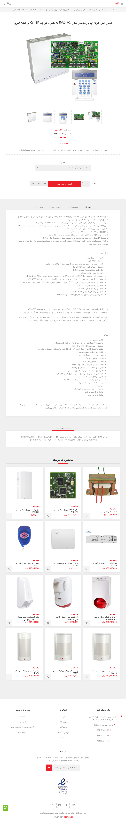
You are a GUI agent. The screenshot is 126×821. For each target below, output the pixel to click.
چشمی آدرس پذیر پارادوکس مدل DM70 (27, 672)
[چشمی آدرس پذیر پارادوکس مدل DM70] (24, 646)
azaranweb (68, 817)
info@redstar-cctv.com (103, 725)
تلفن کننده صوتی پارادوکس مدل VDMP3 (66, 511)
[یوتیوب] (59, 805)
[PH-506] (63, 593)
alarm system (89, 440)
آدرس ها (22, 722)
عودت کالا (63, 722)
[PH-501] (101, 593)
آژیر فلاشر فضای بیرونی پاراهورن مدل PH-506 (66, 618)
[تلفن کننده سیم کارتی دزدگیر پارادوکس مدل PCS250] (24, 485)
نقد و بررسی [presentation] (55, 207)
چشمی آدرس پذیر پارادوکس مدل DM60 (65, 672)
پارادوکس (59, 130)
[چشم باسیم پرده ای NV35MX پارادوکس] (24, 593)
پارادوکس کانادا (47, 437)
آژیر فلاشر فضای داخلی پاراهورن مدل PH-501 (105, 618)
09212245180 (103, 730)
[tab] (88, 207)
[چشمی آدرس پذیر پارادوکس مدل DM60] (63, 646)
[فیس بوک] (67, 805)
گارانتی (63, 162)
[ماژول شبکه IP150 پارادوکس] (101, 539)
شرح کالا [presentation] (87, 207)
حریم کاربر (63, 727)
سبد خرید (8, 2)
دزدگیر (104, 437)
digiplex (37, 440)
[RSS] (52, 805)
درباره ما (63, 737)
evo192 (71, 440)
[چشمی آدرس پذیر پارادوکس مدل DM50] (101, 646)
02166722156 (103, 735)
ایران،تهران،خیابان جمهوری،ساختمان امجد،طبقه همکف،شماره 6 (102, 718)
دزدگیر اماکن (77, 437)
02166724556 (103, 740)
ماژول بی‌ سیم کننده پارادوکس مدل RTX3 (65, 564)
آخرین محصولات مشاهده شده (22, 727)
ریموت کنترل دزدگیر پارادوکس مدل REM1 (26, 564)
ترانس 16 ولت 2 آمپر (109, 511)
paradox (30, 437)
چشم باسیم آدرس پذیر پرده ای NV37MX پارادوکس (28, 618)
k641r (60, 440)
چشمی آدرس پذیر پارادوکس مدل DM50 (104, 672)
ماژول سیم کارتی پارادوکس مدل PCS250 (27, 511)
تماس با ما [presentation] (39, 207)
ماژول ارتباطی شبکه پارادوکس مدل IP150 (104, 564)
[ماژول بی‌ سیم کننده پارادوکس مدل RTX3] (63, 539)
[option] (94, 117)
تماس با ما (63, 716)
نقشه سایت (22, 732)
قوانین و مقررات (63, 732)
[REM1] (24, 539)
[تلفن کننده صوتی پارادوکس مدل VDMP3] (63, 485)
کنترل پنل (92, 437)
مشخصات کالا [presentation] (72, 207)
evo (49, 440)
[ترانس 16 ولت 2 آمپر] (101, 485)
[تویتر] (74, 805)
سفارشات (22, 716)
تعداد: (94, 183)
